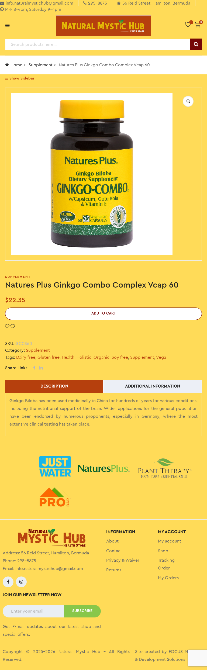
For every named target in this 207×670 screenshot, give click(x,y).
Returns (113, 570)
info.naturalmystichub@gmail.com (49, 569)
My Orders (168, 578)
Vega (161, 357)
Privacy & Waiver (122, 560)
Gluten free (48, 357)
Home (16, 65)
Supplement (41, 65)
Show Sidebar (21, 78)
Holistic (84, 357)
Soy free (120, 357)
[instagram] (21, 581)
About (112, 541)
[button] (198, 25)
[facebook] (8, 581)
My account (169, 541)
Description (54, 386)
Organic (101, 357)
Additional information (152, 386)
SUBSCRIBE (82, 611)
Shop (163, 551)
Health (68, 357)
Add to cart (103, 313)
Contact (114, 551)
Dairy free (25, 357)
